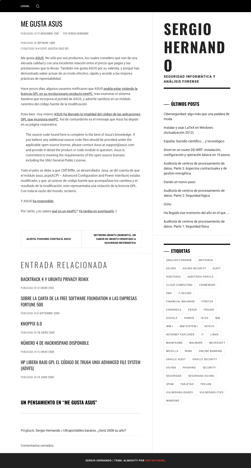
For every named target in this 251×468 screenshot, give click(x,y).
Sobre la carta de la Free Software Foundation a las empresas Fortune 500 (79, 301)
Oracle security (204, 359)
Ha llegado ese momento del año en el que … (196, 213)
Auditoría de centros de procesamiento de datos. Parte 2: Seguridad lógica (194, 193)
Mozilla (172, 351)
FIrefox (207, 301)
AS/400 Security (194, 268)
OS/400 (171, 367)
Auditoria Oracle (200, 276)
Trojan (205, 384)
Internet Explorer (180, 334)
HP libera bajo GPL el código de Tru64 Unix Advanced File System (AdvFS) (80, 365)
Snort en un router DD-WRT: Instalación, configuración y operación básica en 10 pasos (197, 152)
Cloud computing (179, 284)
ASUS (39, 58)
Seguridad (174, 375)
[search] (37, 6)
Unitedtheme (155, 460)
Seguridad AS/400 (201, 375)
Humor (189, 317)
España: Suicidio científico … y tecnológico (194, 141)
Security (209, 367)
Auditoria (173, 276)
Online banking (210, 351)
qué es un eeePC (64, 211)
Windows (172, 400)
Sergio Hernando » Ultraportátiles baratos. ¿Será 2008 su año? (81, 430)
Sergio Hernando (78, 33)
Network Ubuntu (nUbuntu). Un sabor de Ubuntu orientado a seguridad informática (115, 239)
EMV (169, 293)
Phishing (189, 367)
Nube (188, 351)
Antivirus (205, 260)
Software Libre (46, 43)
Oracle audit (176, 359)
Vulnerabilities (211, 392)
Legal (25, 6)
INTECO (209, 326)
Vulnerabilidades (179, 392)
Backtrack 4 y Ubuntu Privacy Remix (55, 279)
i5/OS (204, 317)
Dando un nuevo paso (179, 182)
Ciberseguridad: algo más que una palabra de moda (197, 116)
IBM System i (189, 326)
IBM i (169, 326)
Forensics (173, 309)
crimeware (207, 284)
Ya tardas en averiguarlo (96, 211)
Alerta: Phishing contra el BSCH (48, 238)
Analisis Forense (179, 260)
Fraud (192, 309)
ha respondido (43, 201)
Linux (214, 334)
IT (202, 334)
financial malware (180, 301)
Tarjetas (187, 384)
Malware (196, 342)
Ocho (167, 204)
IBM (217, 317)
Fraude (209, 309)
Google (172, 317)
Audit (217, 268)
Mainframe (174, 342)
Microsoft (217, 342)
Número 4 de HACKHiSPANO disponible (55, 342)
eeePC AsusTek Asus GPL (54, 48)
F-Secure (185, 293)
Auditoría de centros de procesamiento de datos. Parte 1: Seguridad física (194, 223)
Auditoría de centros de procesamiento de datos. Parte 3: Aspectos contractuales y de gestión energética (195, 168)
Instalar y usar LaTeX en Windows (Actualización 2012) (188, 130)
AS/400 (171, 268)
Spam (170, 384)
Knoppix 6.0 (31, 323)
